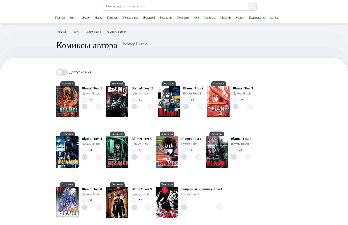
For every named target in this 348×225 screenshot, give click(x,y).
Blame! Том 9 (142, 189)
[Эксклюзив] (67, 101)
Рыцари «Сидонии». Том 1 (202, 189)
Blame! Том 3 (243, 88)
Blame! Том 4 (92, 139)
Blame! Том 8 (92, 189)
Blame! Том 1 (92, 88)
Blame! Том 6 (191, 139)
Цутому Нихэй (91, 93)
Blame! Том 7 (241, 139)
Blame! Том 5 (142, 139)
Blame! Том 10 (143, 88)
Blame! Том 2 (193, 88)
